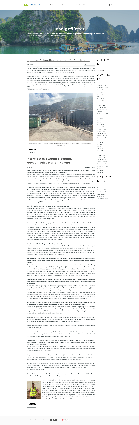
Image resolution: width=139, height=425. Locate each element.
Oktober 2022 (101, 111)
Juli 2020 (100, 170)
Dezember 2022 (102, 107)
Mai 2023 (100, 96)
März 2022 (100, 127)
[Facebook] (51, 420)
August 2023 (101, 90)
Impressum (97, 420)
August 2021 (101, 142)
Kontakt (107, 420)
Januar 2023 (101, 105)
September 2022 (102, 114)
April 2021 (100, 151)
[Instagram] (54, 420)
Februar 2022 (101, 129)
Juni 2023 (100, 94)
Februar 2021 (101, 155)
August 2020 (101, 168)
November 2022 (102, 109)
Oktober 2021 (101, 138)
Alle (98, 187)
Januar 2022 (101, 131)
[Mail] (56, 420)
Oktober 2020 (101, 164)
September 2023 (102, 87)
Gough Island (101, 192)
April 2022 (100, 124)
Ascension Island (102, 190)
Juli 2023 (100, 92)
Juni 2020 (100, 172)
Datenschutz (87, 420)
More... (89, 5)
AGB (76, 420)
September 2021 (102, 140)
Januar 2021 (101, 157)
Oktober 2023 (101, 85)
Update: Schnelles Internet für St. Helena (58, 60)
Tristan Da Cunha (103, 198)
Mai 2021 (100, 148)
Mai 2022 (100, 122)
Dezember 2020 (102, 159)
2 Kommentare (89, 167)
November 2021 (102, 135)
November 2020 (102, 161)
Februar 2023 (101, 103)
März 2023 (100, 101)
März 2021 (100, 153)
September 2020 (102, 166)
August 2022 (101, 116)
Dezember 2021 (102, 133)
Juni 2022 (100, 120)
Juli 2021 (100, 144)
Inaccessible (101, 194)
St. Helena (100, 196)
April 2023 (100, 98)
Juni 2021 (100, 146)
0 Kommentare (89, 65)
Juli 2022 (100, 118)
